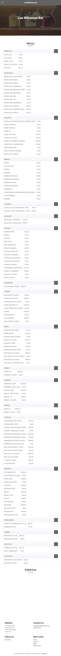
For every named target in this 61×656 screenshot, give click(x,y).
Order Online (37, 645)
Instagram (8, 639)
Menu (35, 643)
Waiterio (44, 653)
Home (35, 639)
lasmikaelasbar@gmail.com (41, 625)
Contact (35, 641)
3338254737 (37, 627)
